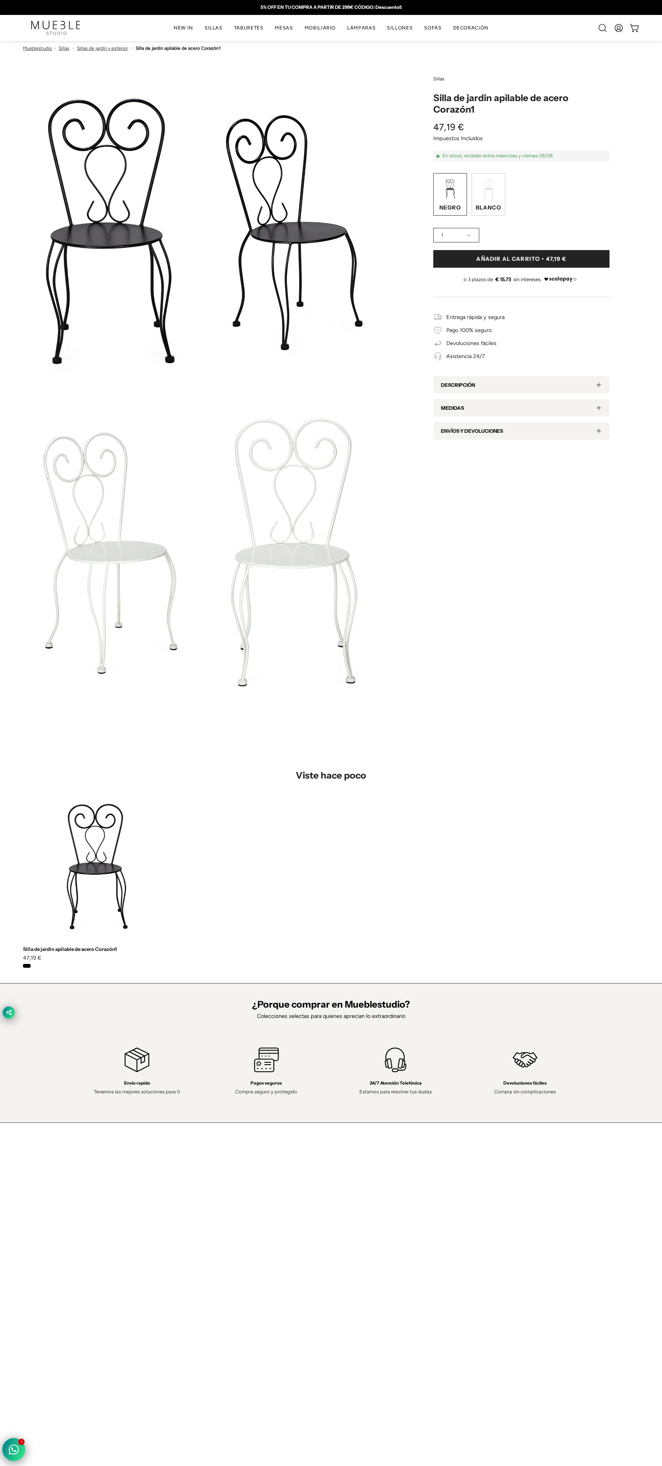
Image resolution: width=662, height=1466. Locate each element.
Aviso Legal (352, 1270)
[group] (331, 7)
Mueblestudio (37, 48)
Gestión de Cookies (363, 1259)
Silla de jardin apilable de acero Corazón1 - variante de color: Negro (27, 966)
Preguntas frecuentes (238, 1281)
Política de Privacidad (364, 1225)
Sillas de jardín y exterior (102, 48)
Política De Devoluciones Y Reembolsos (387, 1281)
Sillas (64, 48)
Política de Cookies (362, 1247)
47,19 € (32, 957)
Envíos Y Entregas (234, 1259)
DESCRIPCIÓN (458, 385)
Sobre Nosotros (231, 1236)
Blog (217, 1293)
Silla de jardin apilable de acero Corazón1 (70, 949)
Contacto (223, 1247)
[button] (213, 28)
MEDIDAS (452, 408)
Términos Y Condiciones (368, 1236)
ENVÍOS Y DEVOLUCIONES (472, 431)
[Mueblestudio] (55, 28)
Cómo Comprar (231, 1270)
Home (219, 1225)
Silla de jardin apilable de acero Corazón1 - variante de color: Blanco (37, 966)
